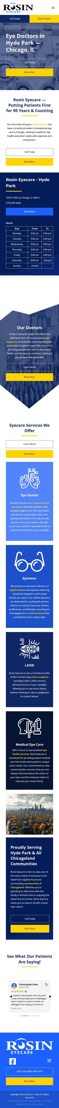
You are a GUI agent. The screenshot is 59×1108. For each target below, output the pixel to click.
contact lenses (37, 613)
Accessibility (13, 1101)
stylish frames (17, 589)
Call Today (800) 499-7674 (29, 1071)
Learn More (29, 367)
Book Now (29, 72)
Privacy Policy (27, 1101)
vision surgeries (39, 676)
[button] (50, 996)
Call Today (14, 18)
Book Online (44, 18)
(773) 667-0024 (13, 202)
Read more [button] (16, 1008)
